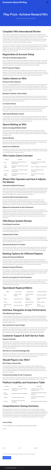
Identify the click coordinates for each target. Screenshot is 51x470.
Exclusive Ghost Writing (15, 2)
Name (4, 448)
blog (22, 18)
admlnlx (18, 18)
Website (35, 448)
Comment (5, 428)
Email (19, 448)
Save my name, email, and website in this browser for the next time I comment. (19, 454)
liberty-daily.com (15, 84)
